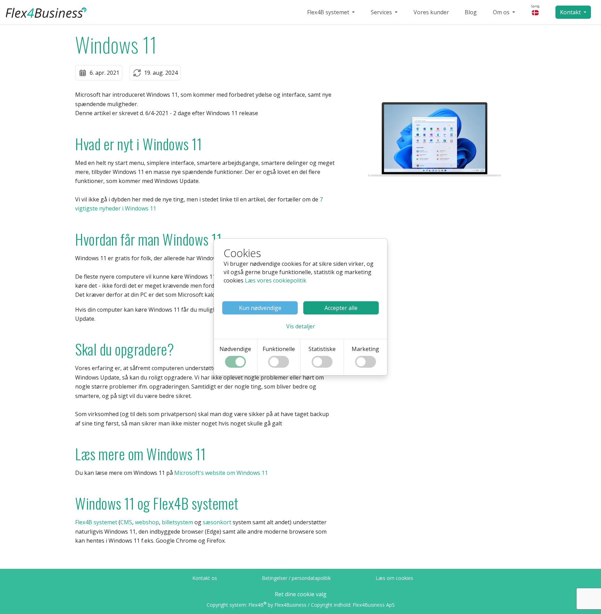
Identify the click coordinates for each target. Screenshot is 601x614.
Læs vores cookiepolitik (275, 280)
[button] (300, 326)
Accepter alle (341, 308)
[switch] (235, 362)
